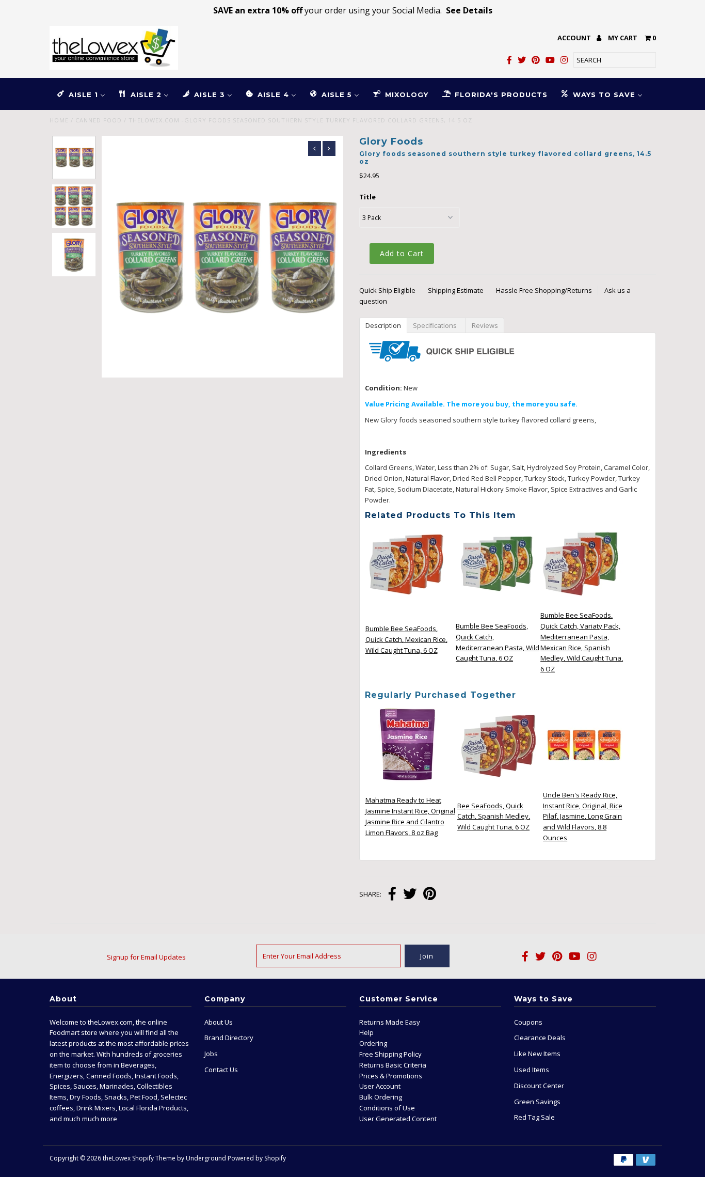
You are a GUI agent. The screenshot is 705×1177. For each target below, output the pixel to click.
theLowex (117, 1158)
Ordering (373, 1043)
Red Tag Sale (534, 1117)
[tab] (383, 325)
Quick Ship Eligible (387, 290)
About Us (218, 1022)
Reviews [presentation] (485, 325)
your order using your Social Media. (352, 10)
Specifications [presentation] (436, 325)
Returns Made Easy (389, 1022)
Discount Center (539, 1085)
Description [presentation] (383, 325)
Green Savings (537, 1101)
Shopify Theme (153, 1158)
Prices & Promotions (390, 1075)
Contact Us (221, 1069)
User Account (379, 1086)
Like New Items (537, 1053)
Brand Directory (228, 1037)
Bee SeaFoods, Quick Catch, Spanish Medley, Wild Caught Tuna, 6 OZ (493, 816)
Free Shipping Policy (390, 1054)
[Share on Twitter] (409, 895)
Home (59, 120)
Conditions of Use (387, 1107)
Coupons (528, 1022)
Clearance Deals (540, 1037)
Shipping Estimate (456, 290)
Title (367, 196)
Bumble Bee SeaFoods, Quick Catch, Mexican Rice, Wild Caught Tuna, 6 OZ (406, 639)
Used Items (531, 1069)
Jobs (211, 1053)
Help (366, 1032)
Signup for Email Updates (146, 957)
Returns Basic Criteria (392, 1065)
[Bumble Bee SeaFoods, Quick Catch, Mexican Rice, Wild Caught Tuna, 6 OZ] (406, 603)
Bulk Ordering (380, 1097)
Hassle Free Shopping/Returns (544, 290)
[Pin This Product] (429, 895)
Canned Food (98, 120)
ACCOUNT (574, 37)
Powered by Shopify (257, 1158)
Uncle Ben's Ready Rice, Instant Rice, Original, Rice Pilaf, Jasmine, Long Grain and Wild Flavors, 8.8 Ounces (582, 816)
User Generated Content (398, 1118)
